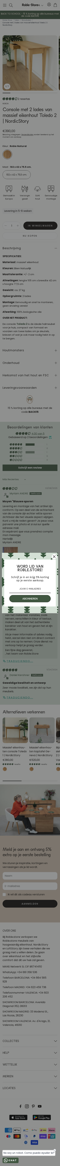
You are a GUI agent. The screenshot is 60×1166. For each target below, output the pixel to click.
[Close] (54, 556)
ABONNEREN (30, 598)
